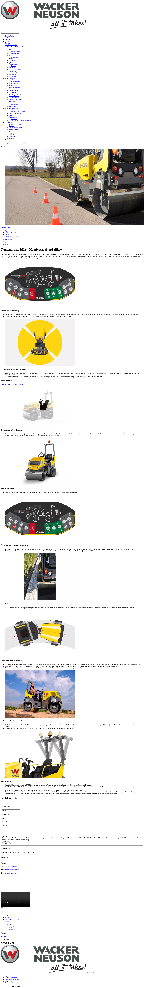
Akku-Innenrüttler (14, 82)
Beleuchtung (12, 74)
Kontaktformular (6, 936)
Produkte (9, 50)
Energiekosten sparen (15, 99)
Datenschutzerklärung (11, 977)
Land (4, 818)
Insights (11, 133)
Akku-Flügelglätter (14, 83)
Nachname (6, 806)
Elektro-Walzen (13, 89)
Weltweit (7, 41)
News (10, 131)
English (7, 46)
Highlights (8, 231)
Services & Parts (12, 110)
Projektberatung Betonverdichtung (21, 120)
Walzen (11, 59)
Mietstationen (13, 106)
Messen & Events (14, 129)
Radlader (11, 62)
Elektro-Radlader (14, 92)
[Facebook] (6, 943)
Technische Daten (10, 232)
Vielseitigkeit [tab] (19, 384)
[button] (11, 45)
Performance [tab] (11, 384)
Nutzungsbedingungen (12, 979)
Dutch (22, 46)
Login (6, 38)
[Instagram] (4, 943)
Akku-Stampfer (13, 85)
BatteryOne (12, 101)
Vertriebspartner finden (10, 873)
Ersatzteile (12, 115)
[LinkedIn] (13, 943)
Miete (8, 103)
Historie (11, 126)
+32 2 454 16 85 (11, 866)
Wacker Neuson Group (12, 919)
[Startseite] (43, 29)
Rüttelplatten (14, 57)
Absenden (6, 841)
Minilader (12, 67)
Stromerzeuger (13, 71)
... (5, 241)
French (17, 46)
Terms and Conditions (11, 983)
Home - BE (8, 239)
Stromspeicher (15, 73)
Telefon (4, 826)
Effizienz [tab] (3, 384)
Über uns (9, 122)
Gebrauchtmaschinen (11, 108)
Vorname (5, 803)
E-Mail (4, 822)
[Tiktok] (8, 943)
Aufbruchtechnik (15, 69)
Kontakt (7, 39)
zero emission (11, 78)
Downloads (12, 136)
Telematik (14, 119)
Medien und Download (12, 236)
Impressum (8, 976)
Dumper (13, 66)
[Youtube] (11, 943)
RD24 (7, 245)
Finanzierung (13, 117)
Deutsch (12, 46)
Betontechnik (15, 53)
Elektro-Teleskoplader (15, 94)
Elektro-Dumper (14, 96)
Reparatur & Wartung (15, 113)
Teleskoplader (13, 64)
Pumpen (13, 76)
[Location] (2, 943)
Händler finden (9, 36)
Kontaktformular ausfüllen (11, 870)
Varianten (8, 234)
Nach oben (90, 972)
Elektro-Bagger (13, 90)
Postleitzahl (6, 814)
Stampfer (13, 55)
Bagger (13, 60)
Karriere (7, 43)
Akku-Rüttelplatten (14, 87)
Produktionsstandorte (15, 127)
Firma (4, 810)
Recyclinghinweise (10, 981)
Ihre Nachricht (7, 836)
